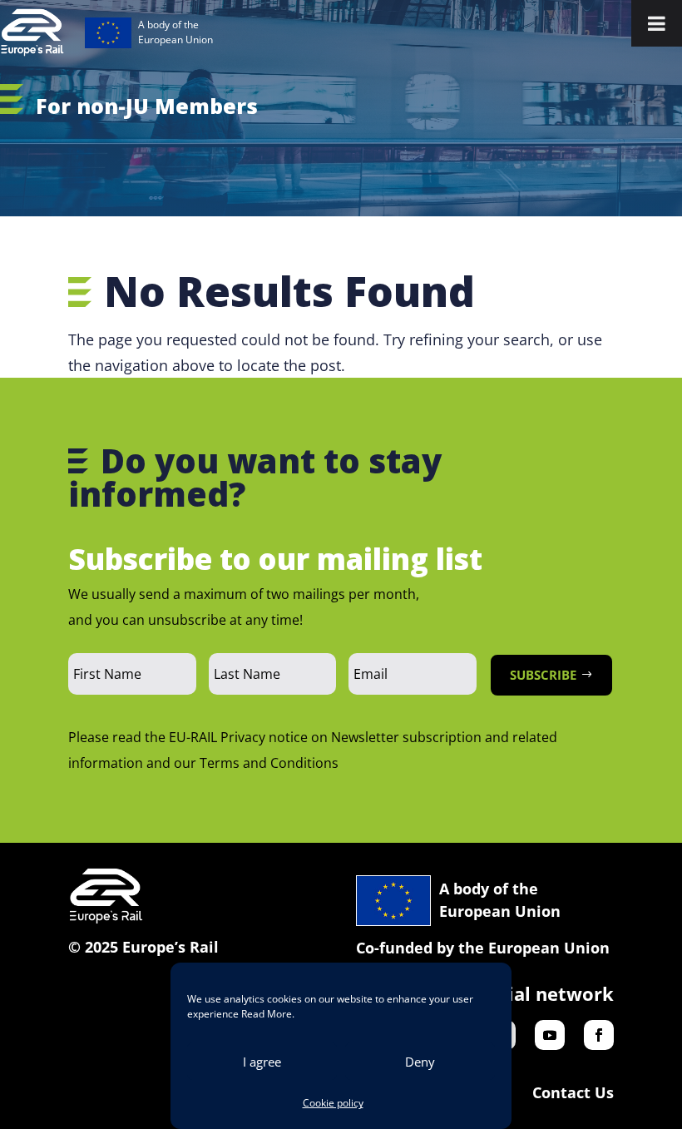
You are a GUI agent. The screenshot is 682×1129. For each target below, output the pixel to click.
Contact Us (573, 1092)
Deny (420, 1061)
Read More (266, 1014)
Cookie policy (333, 1103)
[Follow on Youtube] (550, 1035)
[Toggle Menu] (656, 23)
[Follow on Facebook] (599, 1035)
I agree (262, 1061)
